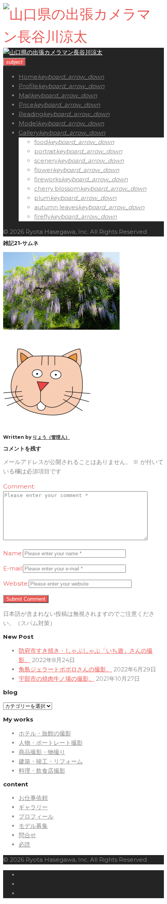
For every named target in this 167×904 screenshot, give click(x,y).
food (41, 142)
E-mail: (13, 568)
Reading (31, 114)
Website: (16, 583)
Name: (13, 553)
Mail (25, 95)
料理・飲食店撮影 (42, 770)
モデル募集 (33, 825)
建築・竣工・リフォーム (51, 761)
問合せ (27, 835)
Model (28, 123)
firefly (42, 216)
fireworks (47, 179)
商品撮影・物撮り (42, 752)
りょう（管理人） (51, 437)
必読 (24, 844)
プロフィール (36, 816)
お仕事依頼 (33, 797)
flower (43, 170)
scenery (45, 160)
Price (26, 104)
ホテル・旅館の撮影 (45, 733)
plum (42, 198)
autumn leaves (56, 207)
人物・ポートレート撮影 (51, 742)
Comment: (19, 486)
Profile (28, 86)
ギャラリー (33, 807)
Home (28, 76)
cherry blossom (57, 188)
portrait (45, 151)
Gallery (29, 132)
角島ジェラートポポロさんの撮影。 (65, 669)
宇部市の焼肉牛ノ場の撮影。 (56, 678)
